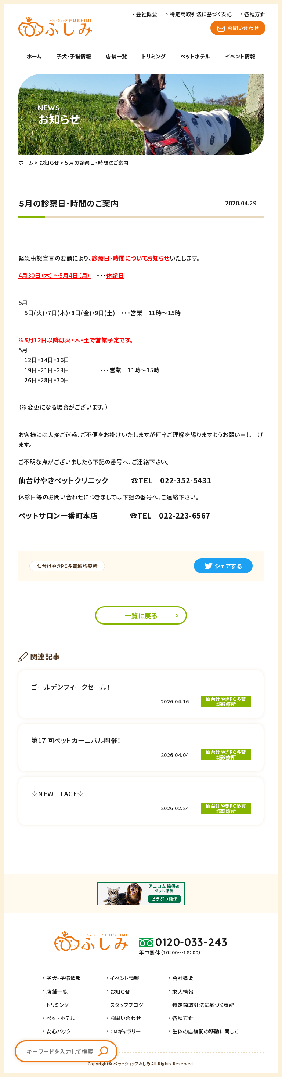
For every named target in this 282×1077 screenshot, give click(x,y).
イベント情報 (240, 56)
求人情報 (183, 991)
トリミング (153, 56)
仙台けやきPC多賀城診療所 (67, 566)
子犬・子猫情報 (74, 56)
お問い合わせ (243, 28)
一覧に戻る (141, 615)
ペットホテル (195, 56)
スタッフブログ (126, 1005)
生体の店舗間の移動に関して (205, 1031)
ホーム (34, 56)
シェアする (228, 565)
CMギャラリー (125, 1031)
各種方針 (254, 14)
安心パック (58, 1031)
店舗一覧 (116, 56)
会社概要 (146, 14)
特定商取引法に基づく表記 (201, 14)
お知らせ (49, 162)
